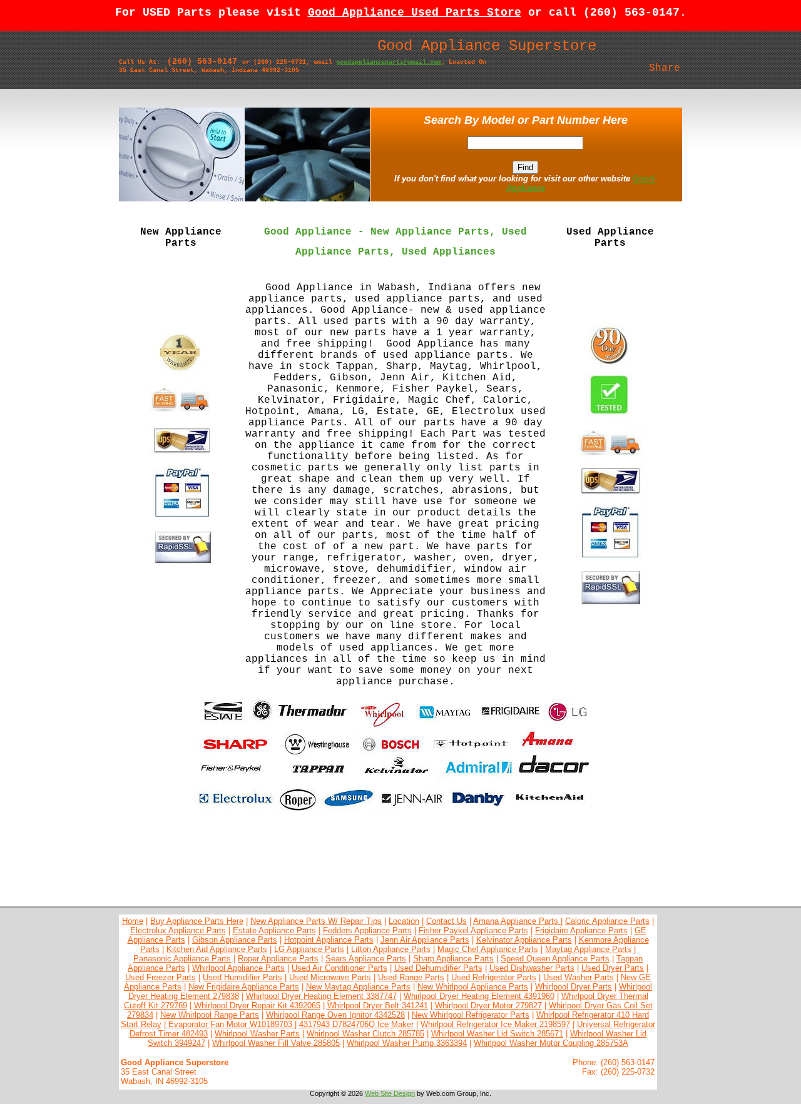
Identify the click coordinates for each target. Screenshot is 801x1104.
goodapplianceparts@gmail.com (388, 62)
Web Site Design (390, 1093)
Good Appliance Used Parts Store (414, 12)
